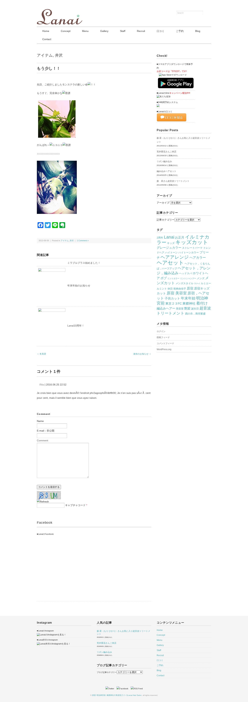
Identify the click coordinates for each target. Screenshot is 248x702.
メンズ (200, 278)
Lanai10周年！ (75, 325)
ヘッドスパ (185, 273)
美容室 (180, 308)
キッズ (171, 243)
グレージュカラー (169, 247)
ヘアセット (170, 263)
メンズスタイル (184, 283)
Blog (197, 31)
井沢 (59, 55)
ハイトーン (171, 252)
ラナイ (197, 283)
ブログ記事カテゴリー (107, 672)
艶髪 (187, 308)
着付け (202, 303)
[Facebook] (123, 688)
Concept (65, 31)
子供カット (172, 298)
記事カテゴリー (165, 219)
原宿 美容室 (177, 293)
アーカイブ (163, 202)
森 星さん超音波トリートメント (173, 181)
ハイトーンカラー (188, 252)
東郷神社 (189, 303)
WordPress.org (164, 349)
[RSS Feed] (137, 688)
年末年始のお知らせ (78, 285)
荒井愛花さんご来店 (166, 151)
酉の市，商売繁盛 (195, 313)
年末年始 (188, 298)
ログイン (161, 331)
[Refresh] (43, 501)
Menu (85, 31)
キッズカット (191, 242)
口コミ (160, 31)
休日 (170, 288)
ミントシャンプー (188, 278)
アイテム (45, 55)
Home (45, 31)
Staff (122, 31)
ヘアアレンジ (174, 257)
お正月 (179, 237)
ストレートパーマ (192, 247)
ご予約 (180, 31)
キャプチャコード (75, 505)
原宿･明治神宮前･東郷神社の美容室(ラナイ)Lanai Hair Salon (117, 695)
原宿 (190, 288)
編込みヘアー (166, 308)
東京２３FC (173, 303)
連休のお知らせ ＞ (142, 354)
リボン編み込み (164, 161)
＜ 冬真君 (41, 354)
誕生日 (195, 308)
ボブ (163, 278)
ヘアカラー (198, 257)
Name (40, 421)
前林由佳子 (179, 288)
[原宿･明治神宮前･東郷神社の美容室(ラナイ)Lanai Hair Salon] (59, 11)
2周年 (160, 237)
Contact (46, 39)
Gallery (104, 31)
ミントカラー (173, 278)
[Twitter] (110, 688)
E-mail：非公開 (45, 430)
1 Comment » (83, 240)
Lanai (169, 237)
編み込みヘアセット (166, 171)
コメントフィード (165, 343)
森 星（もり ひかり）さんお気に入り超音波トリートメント (183, 140)
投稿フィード (163, 337)
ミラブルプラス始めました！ (83, 262)
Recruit (141, 31)
